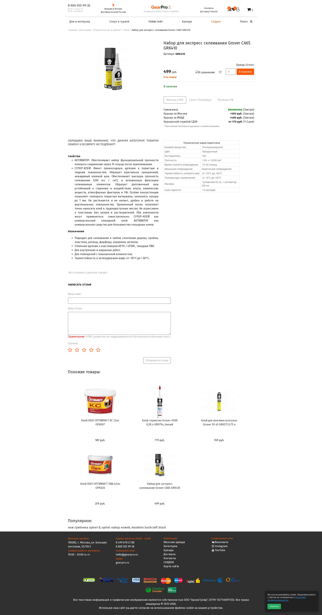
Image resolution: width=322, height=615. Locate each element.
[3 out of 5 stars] (84, 350)
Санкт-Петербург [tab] (200, 99)
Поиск (244, 21)
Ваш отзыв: (75, 308)
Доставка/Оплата (209, 11)
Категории (170, 546)
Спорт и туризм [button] (119, 21)
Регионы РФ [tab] (225, 99)
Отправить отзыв (157, 360)
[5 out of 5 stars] (98, 350)
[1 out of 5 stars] (70, 350)
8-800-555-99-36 (79, 5)
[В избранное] (222, 72)
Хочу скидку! (170, 77)
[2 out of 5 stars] (77, 350)
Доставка (169, 554)
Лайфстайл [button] (155, 21)
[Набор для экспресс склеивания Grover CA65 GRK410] (113, 68)
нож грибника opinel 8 (84, 527)
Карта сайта (171, 566)
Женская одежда (174, 542)
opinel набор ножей (116, 527)
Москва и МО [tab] (175, 99)
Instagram (221, 546)
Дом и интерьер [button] (79, 21)
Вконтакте (221, 542)
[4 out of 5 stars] (91, 350)
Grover (250, 64)
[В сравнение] (207, 72)
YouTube (220, 550)
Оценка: (73, 343)
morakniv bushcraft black (148, 527)
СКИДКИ (169, 562)
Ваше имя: (74, 294)
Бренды (169, 550)
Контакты (208, 8)
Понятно (274, 606)
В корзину (245, 71)
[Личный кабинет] (237, 10)
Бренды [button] (187, 21)
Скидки (216, 21)
